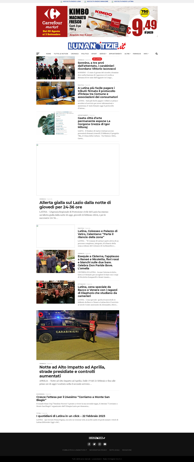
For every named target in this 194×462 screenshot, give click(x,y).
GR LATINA (97, 59)
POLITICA (85, 54)
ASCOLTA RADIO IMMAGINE (98, 1)
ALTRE (127, 54)
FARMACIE (137, 54)
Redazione (127, 450)
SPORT (94, 54)
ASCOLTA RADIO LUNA (72, 1)
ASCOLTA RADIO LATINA (123, 1)
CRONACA (75, 54)
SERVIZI (103, 54)
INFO (146, 54)
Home (48, 54)
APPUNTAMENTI (115, 54)
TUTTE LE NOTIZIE (61, 54)
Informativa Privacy (98, 450)
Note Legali (114, 450)
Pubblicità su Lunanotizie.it (74, 450)
